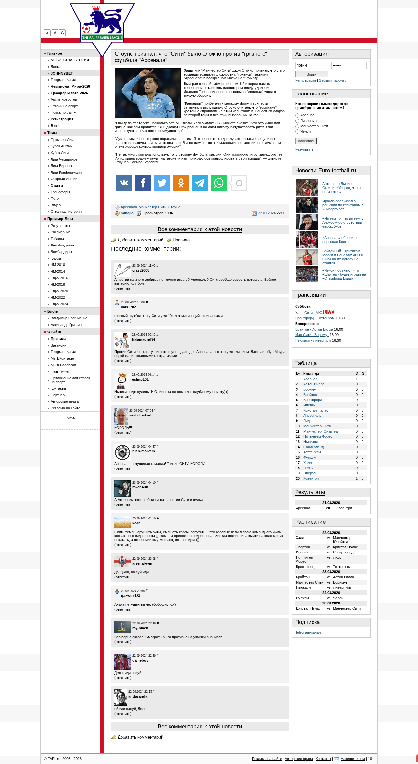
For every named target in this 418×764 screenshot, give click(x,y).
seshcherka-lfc (141, 415)
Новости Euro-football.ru (325, 170)
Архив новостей (64, 99)
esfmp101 (140, 379)
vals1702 (128, 307)
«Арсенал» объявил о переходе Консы (340, 240)
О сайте (54, 332)
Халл (307, 463)
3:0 (327, 508)
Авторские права (65, 401)
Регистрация (305, 80)
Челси (305, 131)
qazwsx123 (130, 596)
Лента (55, 67)
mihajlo (127, 213)
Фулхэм (309, 457)
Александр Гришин (66, 325)
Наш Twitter (60, 371)
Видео (56, 205)
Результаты (304, 149)
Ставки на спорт (64, 106)
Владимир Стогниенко (69, 318)
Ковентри (311, 478)
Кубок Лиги (60, 153)
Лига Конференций (66, 172)
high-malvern (143, 451)
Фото (55, 198)
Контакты (58, 388)
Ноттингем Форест (318, 436)
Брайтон (310, 395)
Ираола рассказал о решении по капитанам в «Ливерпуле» (342, 205)
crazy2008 (140, 270)
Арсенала (129, 207)
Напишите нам (353, 759)
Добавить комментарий (140, 239)
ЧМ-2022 (58, 297)
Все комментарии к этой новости (200, 229)
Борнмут (310, 389)
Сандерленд (313, 447)
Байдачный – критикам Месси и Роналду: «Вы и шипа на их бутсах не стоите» (342, 257)
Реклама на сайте (65, 408)
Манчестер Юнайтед (320, 431)
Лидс (307, 421)
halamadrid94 (143, 339)
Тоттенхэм (312, 452)
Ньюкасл (310, 442)
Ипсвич (309, 405)
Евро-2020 (59, 291)
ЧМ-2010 (58, 265)
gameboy (140, 660)
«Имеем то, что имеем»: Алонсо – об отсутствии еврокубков (342, 222)
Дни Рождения (62, 245)
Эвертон (310, 473)
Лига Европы (61, 166)
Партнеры (59, 395)
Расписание (310, 522)
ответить (123, 288)
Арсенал (307, 115)
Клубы (56, 258)
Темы (52, 133)
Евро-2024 (59, 304)
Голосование (311, 94)
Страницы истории (66, 211)
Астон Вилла (313, 384)
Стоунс (174, 207)
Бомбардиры (61, 252)
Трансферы (60, 192)
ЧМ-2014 (58, 271)
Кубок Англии (61, 146)
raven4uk (140, 487)
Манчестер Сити (152, 207)
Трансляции (310, 295)
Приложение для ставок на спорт (70, 380)
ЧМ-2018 (58, 284)
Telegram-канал (308, 632)
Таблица (306, 363)
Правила (181, 239)
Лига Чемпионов (64, 159)
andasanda (137, 696)
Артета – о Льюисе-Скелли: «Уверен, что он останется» (342, 188)
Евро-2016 (59, 278)
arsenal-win (142, 563)
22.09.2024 (267, 213)
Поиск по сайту (63, 112)
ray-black (140, 628)
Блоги (52, 311)
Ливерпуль (309, 121)
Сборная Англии (64, 179)
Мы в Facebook (63, 365)
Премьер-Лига (62, 140)
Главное (54, 53)
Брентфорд (312, 400)
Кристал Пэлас (315, 410)
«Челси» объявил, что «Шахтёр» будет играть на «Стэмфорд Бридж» (344, 274)
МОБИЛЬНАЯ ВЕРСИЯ (70, 60)
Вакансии (58, 345)
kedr (136, 523)
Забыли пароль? (332, 80)
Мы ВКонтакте (62, 358)
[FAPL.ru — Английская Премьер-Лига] (102, 22)
